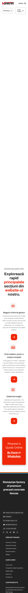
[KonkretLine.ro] (8, 2)
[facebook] (3, 532)
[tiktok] (10, 532)
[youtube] (14, 532)
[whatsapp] (17, 532)
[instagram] (7, 532)
